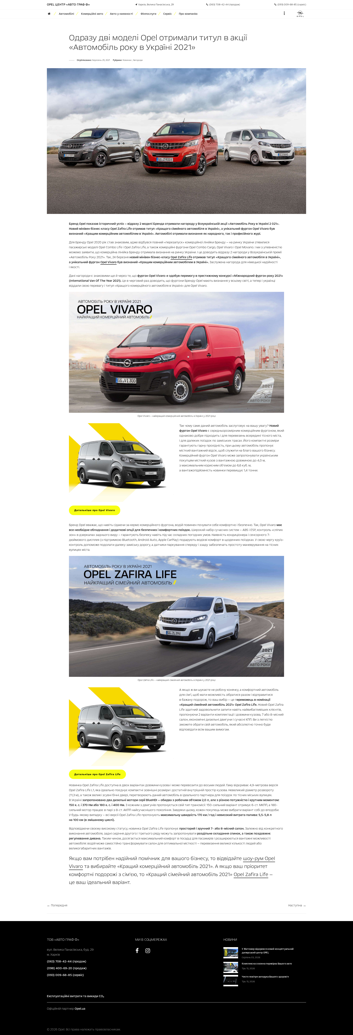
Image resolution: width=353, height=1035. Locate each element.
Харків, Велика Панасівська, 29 (155, 4)
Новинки (127, 60)
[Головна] (50, 13)
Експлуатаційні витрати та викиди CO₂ (75, 996)
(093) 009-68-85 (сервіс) (291, 4)
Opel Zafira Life (181, 257)
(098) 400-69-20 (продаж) (67, 968)
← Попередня (57, 905)
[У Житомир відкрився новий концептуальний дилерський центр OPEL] (230, 952)
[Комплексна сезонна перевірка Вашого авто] (230, 967)
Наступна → (297, 905)
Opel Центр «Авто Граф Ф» (68, 4)
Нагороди (138, 60)
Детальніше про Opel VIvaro (94, 510)
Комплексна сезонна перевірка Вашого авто (267, 963)
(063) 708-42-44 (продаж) (224, 4)
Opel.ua (80, 1009)
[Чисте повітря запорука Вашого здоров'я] (230, 980)
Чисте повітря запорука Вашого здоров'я (265, 976)
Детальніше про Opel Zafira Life (97, 774)
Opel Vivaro (108, 262)
